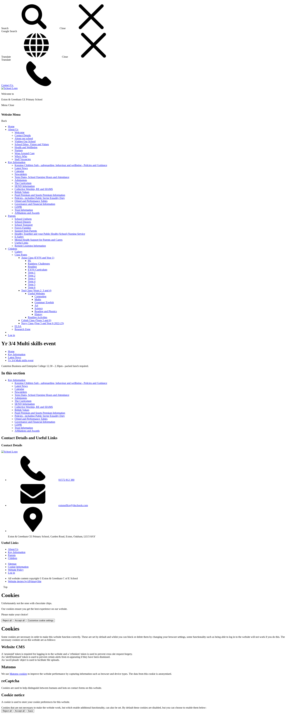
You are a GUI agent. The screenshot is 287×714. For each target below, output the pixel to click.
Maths (38, 299)
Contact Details (23, 135)
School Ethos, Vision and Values (32, 144)
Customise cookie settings (40, 620)
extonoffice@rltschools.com (73, 505)
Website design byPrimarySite (24, 581)
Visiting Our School (25, 141)
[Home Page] (9, 88)
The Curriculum (23, 183)
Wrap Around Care (25, 153)
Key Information (16, 162)
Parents (12, 216)
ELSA (18, 326)
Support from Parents (26, 230)
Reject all (7, 620)
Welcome (19, 132)
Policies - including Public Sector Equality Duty (40, 198)
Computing (40, 296)
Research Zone (22, 329)
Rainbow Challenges (39, 263)
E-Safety (19, 236)
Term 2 (31, 275)
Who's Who (21, 156)
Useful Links (21, 242)
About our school (24, 138)
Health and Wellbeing (26, 147)
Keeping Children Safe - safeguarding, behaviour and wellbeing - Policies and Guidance (61, 165)
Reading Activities (37, 317)
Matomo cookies (18, 673)
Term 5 (31, 284)
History (38, 314)
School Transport (24, 224)
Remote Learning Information (30, 245)
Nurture (19, 150)
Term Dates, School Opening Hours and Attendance (42, 177)
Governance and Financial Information (35, 204)
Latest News (21, 168)
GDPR (18, 207)
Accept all (20, 620)
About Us (13, 129)
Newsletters (21, 174)
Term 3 (31, 278)
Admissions (21, 180)
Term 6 (31, 287)
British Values (22, 192)
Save (30, 711)
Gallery (18, 251)
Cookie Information (18, 566)
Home (11, 126)
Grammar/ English (44, 302)
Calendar (19, 171)
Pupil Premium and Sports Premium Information (40, 195)
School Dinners (23, 221)
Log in (11, 335)
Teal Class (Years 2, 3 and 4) (36, 290)
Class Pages (21, 254)
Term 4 (31, 281)
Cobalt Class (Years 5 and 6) (36, 320)
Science (39, 308)
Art (36, 305)
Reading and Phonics (46, 311)
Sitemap (12, 563)
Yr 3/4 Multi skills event (20, 360)
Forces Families (23, 227)
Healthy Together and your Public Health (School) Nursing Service (50, 233)
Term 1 (31, 272)
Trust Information (24, 210)
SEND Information (25, 186)
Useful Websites (36, 293)
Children (12, 248)
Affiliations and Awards (27, 213)
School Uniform (23, 219)
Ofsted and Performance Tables (31, 201)
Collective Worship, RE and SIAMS (34, 189)
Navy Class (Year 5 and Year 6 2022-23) (42, 323)
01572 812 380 (66, 479)
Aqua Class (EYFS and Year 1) (37, 257)
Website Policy (16, 569)
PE (29, 260)
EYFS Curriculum (37, 269)
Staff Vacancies (23, 159)
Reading (32, 266)
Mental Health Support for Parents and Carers (38, 239)
